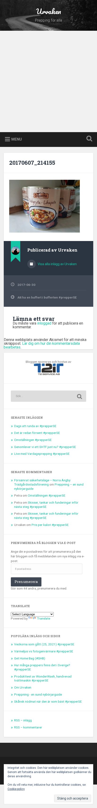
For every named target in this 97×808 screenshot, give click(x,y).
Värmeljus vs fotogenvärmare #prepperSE (43, 651)
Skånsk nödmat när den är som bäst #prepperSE (48, 701)
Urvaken (48, 11)
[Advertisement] (48, 81)
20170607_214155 (32, 162)
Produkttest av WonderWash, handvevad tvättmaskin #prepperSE (43, 678)
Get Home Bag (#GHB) (29, 658)
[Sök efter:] (48, 396)
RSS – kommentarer (28, 727)
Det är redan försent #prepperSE (37, 433)
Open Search (88, 139)
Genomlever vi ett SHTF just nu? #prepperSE (45, 447)
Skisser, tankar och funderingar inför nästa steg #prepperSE (46, 505)
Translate (43, 618)
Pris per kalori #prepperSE (50, 525)
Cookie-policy (16, 789)
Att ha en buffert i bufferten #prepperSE (47, 297)
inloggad (44, 323)
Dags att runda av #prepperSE (35, 426)
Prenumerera (26, 581)
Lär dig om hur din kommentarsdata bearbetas (42, 345)
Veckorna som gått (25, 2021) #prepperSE (44, 644)
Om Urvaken (22, 687)
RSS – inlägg (23, 720)
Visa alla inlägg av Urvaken (57, 264)
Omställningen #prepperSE (33, 440)
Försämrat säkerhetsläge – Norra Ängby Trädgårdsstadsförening (42, 482)
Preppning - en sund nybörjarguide (38, 694)
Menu (16, 139)
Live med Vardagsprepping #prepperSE (41, 454)
